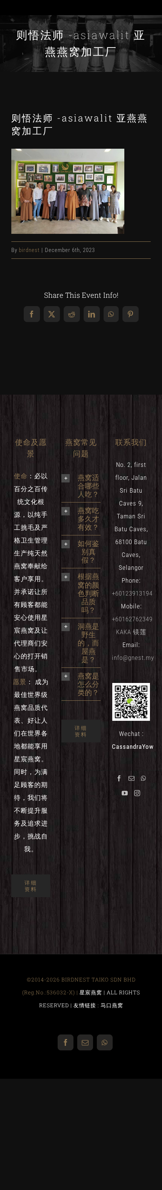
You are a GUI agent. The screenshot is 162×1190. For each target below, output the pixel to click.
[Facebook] (119, 778)
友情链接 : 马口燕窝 (98, 1005)
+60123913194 (132, 593)
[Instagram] (137, 793)
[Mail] (131, 778)
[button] (80, 486)
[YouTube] (125, 793)
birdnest (29, 250)
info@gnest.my (133, 657)
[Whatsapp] (144, 778)
